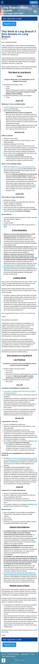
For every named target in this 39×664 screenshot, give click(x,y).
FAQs (32, 654)
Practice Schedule (13, 654)
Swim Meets (25, 654)
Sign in (33, 2)
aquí (31, 415)
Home (4, 654)
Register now (9, 24)
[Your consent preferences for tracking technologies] (3, 660)
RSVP (9, 224)
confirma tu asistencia (15, 521)
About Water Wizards (8, 656)
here (25, 129)
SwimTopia (19, 660)
